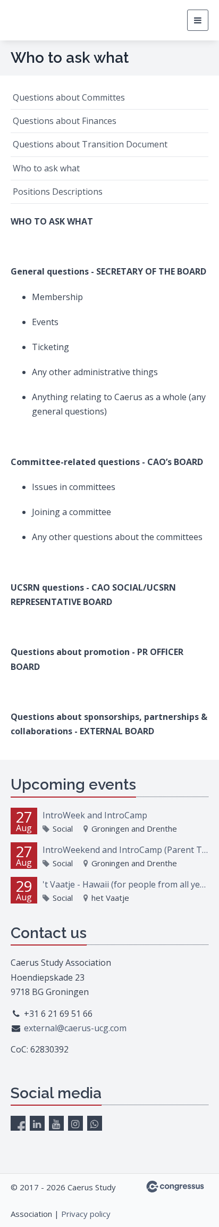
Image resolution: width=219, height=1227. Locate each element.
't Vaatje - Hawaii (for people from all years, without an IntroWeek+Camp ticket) (125, 884)
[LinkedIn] (37, 1123)
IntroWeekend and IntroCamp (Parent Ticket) (125, 850)
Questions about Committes (69, 97)
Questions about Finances (64, 121)
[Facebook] (18, 1123)
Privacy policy (86, 1213)
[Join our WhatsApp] (94, 1123)
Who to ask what (46, 168)
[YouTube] (56, 1123)
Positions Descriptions (58, 191)
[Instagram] (75, 1123)
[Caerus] (50, 20)
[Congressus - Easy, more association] (175, 1186)
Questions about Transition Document (90, 144)
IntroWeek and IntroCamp (95, 815)
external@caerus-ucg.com (75, 1028)
